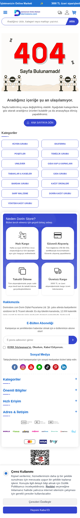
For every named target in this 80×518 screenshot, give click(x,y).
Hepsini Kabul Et (40, 509)
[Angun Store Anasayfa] (40, 90)
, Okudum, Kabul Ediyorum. (35, 347)
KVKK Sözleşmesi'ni (19, 347)
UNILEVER (20, 163)
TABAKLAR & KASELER (20, 174)
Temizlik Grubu (60, 154)
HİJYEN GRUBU (20, 144)
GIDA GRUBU (60, 174)
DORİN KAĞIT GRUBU (60, 193)
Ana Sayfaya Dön (42, 122)
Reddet (50, 486)
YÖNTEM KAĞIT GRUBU (20, 203)
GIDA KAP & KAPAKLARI (60, 163)
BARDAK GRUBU (20, 183)
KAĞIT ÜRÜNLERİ (60, 183)
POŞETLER (20, 154)
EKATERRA (60, 144)
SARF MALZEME (20, 193)
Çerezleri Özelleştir (40, 501)
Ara (72, 21)
